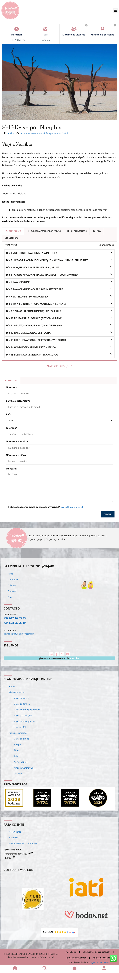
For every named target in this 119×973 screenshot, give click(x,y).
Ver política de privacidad (72, 507)
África (11, 133)
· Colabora (11, 585)
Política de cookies (101, 957)
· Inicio (10, 573)
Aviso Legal (71, 951)
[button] (115, 10)
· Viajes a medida (16, 692)
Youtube (74, 658)
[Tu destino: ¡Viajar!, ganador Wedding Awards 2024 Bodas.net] (42, 806)
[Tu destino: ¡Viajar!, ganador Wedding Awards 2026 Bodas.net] (98, 806)
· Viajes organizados (17, 732)
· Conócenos (12, 579)
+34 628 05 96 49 (15, 622)
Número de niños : (16, 455)
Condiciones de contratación (96, 951)
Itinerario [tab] (15, 231)
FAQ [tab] (99, 231)
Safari (65, 133)
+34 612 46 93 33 (15, 618)
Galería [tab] (13, 238)
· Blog (9, 597)
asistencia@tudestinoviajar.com (19, 633)
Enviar (107, 514)
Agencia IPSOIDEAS (99, 962)
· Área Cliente (14, 831)
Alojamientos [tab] (79, 231)
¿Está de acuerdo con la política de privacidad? (35, 506)
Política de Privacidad (76, 957)
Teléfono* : (12, 428)
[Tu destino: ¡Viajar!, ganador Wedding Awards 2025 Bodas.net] (70, 806)
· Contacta (11, 591)
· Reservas (13, 837)
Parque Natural (53, 133)
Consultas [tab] (11, 380)
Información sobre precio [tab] (46, 231)
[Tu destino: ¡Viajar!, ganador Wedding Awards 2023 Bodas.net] (14, 806)
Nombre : (12, 387)
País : (9, 414)
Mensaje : (11, 468)
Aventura (25, 133)
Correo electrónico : (18, 400)
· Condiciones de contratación (22, 843)
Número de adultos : (18, 441)
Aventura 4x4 (38, 133)
